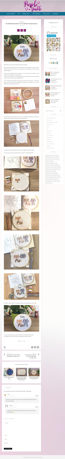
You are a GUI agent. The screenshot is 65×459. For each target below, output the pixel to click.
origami (47, 177)
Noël (58, 175)
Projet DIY (56, 179)
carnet (50, 159)
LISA (9, 394)
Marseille (49, 139)
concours (57, 159)
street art (47, 183)
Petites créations (50, 143)
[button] (49, 40)
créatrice (47, 165)
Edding (55, 169)
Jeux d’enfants (36, 13)
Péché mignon (50, 141)
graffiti (54, 171)
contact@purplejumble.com (53, 22)
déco (49, 167)
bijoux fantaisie (48, 157)
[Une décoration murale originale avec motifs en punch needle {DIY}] (21, 372)
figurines (47, 171)
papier (55, 177)
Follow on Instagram (51, 35)
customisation (57, 165)
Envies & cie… (26, 13)
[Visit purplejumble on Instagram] (48, 32)
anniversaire (48, 155)
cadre (47, 159)
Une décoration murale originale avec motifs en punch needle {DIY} (21, 378)
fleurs (51, 171)
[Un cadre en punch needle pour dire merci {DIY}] (33, 372)
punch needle (48, 181)
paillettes (51, 177)
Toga (51, 183)
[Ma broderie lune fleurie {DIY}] (9, 372)
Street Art (49, 146)
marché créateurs (49, 175)
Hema (53, 173)
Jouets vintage (50, 137)
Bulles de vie (46, 13)
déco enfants (53, 167)
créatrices (51, 165)
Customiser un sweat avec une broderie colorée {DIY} (30, 356)
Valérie (11, 405)
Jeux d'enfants (50, 135)
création (55, 163)
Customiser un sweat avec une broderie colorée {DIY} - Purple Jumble (18, 391)
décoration (58, 167)
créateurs (51, 161)
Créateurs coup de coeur (52, 122)
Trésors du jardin (50, 148)
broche (53, 157)
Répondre (37, 395)
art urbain (53, 155)
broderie (20, 341)
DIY (19, 13)
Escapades (55, 13)
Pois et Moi (52, 179)
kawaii (56, 173)
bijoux (57, 155)
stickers (58, 181)
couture (47, 161)
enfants (58, 169)
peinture (59, 177)
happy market (48, 173)
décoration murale (49, 169)
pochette (47, 179)
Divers (48, 126)
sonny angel (54, 181)
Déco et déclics (11, 13)
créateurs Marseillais (49, 163)
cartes (53, 159)
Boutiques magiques (51, 118)
